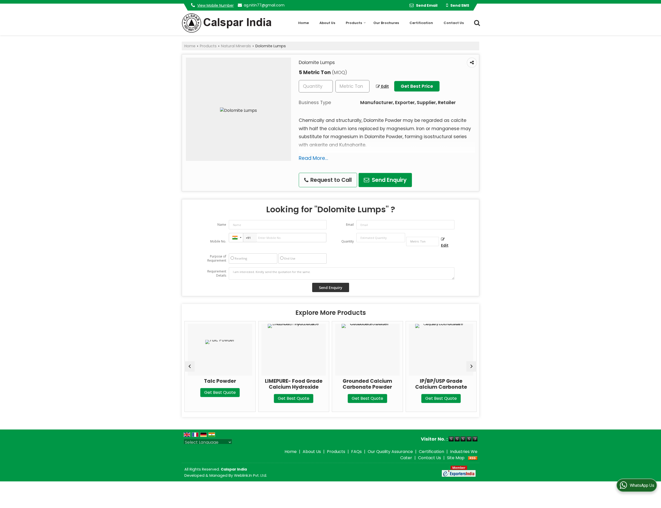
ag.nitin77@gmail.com (264, 5)
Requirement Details (216, 273)
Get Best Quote (212, 392)
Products (354, 22)
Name (221, 224)
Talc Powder (212, 381)
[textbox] (352, 86)
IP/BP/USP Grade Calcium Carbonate (433, 384)
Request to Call (330, 180)
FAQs (356, 452)
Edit (384, 86)
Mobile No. (218, 241)
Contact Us (454, 22)
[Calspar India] (226, 23)
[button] (215, 5)
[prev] (189, 366)
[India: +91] (236, 237)
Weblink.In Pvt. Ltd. (250, 475)
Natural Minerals (236, 46)
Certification (421, 22)
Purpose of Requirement (216, 258)
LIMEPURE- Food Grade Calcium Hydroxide (285, 384)
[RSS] (472, 458)
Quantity (347, 241)
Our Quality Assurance (390, 452)
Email (350, 224)
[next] (471, 366)
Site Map (456, 458)
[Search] (476, 23)
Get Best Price (417, 86)
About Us (327, 22)
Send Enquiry (389, 180)
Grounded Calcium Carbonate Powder (359, 384)
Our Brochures (386, 22)
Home (303, 22)
